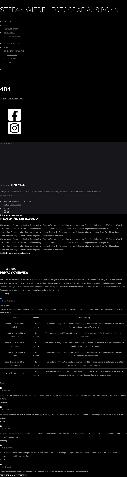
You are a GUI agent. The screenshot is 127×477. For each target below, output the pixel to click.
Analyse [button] (3, 421)
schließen (6, 143)
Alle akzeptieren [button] (23, 253)
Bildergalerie (9, 33)
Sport (6, 25)
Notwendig (8, 301)
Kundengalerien (14, 36)
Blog (6, 47)
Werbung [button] (3, 440)
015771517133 (9, 208)
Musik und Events (11, 29)
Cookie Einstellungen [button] (8, 253)
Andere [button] (3, 460)
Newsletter (12, 55)
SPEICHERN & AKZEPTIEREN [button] (13, 475)
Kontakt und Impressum (14, 51)
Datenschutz (12, 58)
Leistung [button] (3, 402)
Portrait (7, 21)
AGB (9, 62)
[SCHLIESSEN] (10, 258)
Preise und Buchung (12, 44)
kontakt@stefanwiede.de (12, 205)
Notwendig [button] (4, 294)
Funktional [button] (4, 383)
